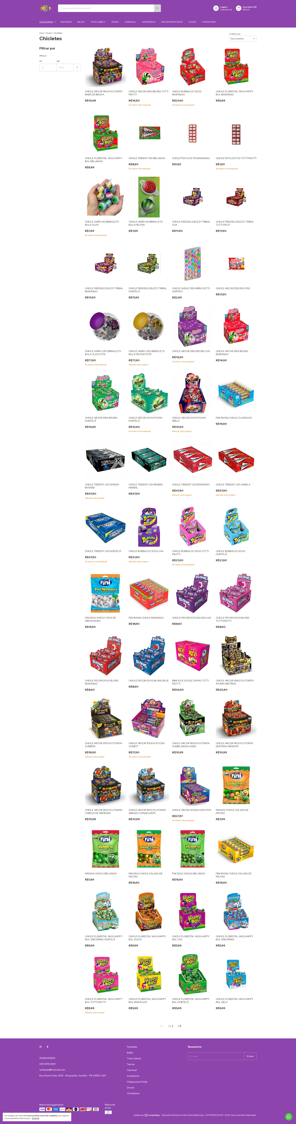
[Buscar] (157, 8)
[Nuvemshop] (147, 1116)
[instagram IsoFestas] (40, 1046)
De (40, 61)
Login (223, 7)
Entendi (35, 1118)
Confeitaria (209, 22)
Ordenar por (235, 34)
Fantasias (66, 22)
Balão (81, 22)
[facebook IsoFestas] (47, 1046)
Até (58, 61)
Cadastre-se (226, 9)
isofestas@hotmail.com (52, 1069)
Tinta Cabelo (98, 22)
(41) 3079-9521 (47, 1063)
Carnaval (130, 22)
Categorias (46, 22)
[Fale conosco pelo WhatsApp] (289, 1117)
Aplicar (77, 67)
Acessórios (148, 22)
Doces (192, 22)
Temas (115, 22)
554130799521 (47, 1058)
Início (41, 33)
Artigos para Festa (172, 22)
